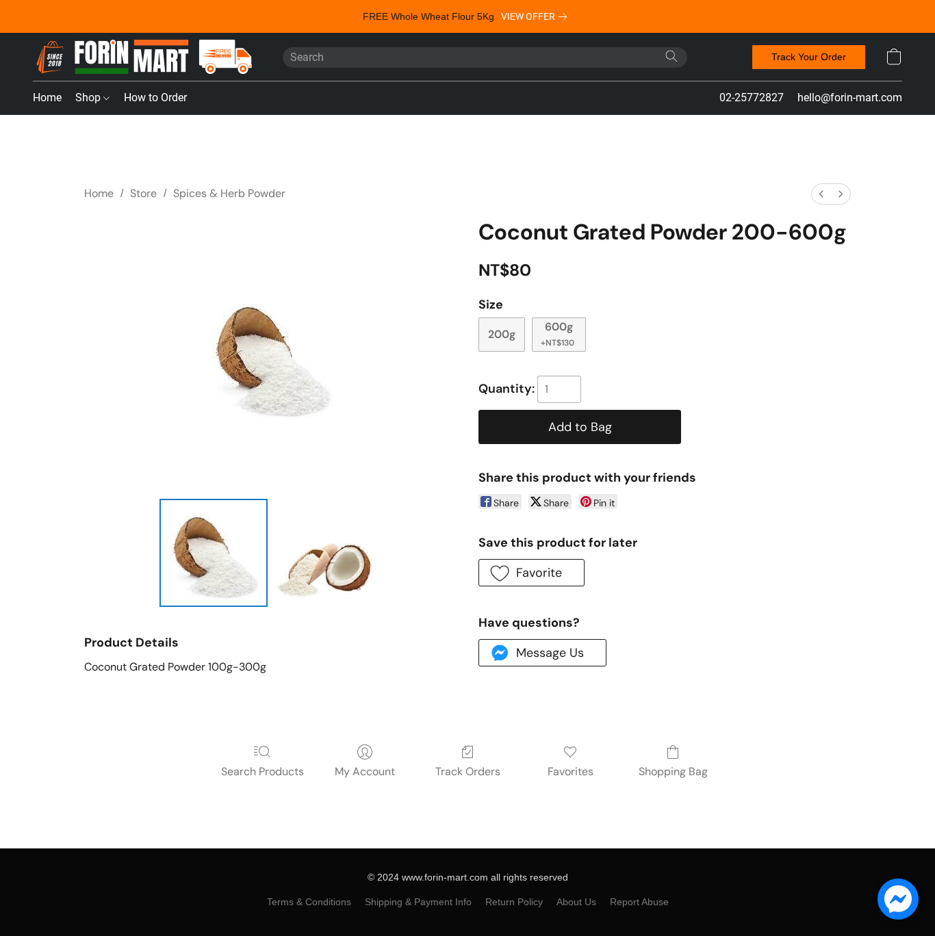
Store (143, 193)
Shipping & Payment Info (418, 901)
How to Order (155, 97)
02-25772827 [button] (751, 97)
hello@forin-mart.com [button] (849, 97)
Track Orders (467, 771)
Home (47, 97)
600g (557, 334)
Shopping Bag (673, 771)
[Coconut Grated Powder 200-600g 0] (213, 553)
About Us (576, 901)
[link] (536, 16)
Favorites (570, 771)
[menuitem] (821, 194)
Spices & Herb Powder (229, 193)
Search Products (262, 771)
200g (501, 334)
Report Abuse (639, 901)
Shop (89, 97)
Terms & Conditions (309, 901)
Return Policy (514, 901)
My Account (365, 771)
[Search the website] (671, 56)
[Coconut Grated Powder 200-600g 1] (327, 553)
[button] (144, 57)
